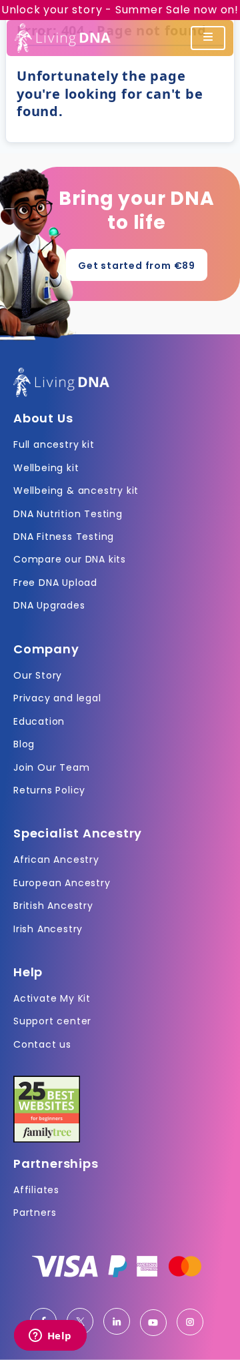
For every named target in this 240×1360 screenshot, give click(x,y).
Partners (34, 1212)
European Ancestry (62, 883)
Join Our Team (51, 767)
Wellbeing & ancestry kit (76, 490)
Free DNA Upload (55, 582)
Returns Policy (49, 790)
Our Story (37, 675)
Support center (52, 1021)
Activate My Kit (52, 998)
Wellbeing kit (46, 467)
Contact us (42, 1044)
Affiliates (36, 1190)
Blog (24, 744)
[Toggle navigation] (208, 38)
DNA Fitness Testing (63, 536)
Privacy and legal (57, 698)
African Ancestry (56, 859)
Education (39, 721)
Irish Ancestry (48, 929)
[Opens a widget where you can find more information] (50, 1336)
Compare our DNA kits (69, 559)
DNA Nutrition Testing (68, 514)
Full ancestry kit (54, 444)
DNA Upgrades (49, 605)
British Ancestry (53, 905)
